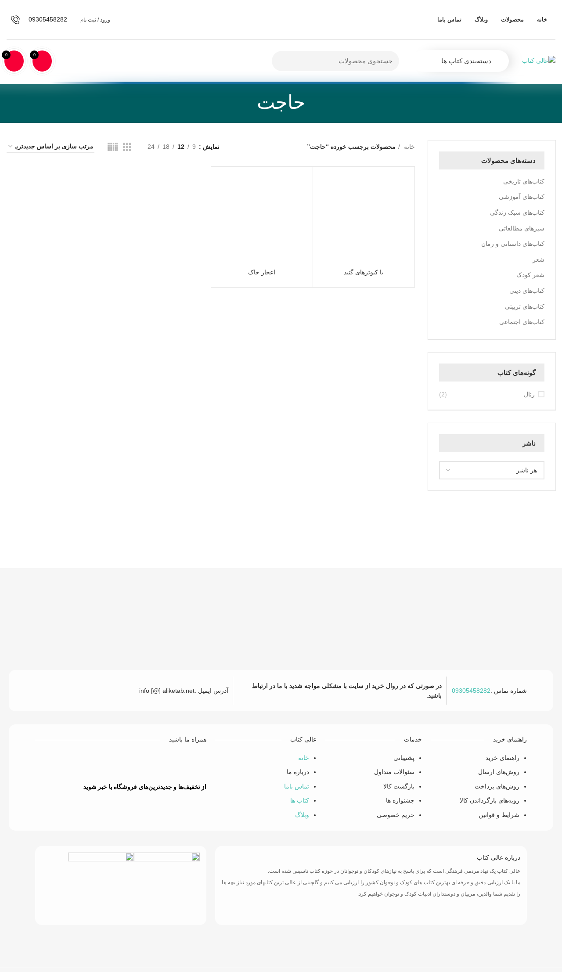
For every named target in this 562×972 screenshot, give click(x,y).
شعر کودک (530, 274)
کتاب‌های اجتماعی (521, 321)
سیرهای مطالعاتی (521, 228)
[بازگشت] (316, 102)
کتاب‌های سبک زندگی (517, 212)
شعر (538, 259)
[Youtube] (108, 764)
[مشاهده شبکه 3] (127, 147)
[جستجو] (284, 61)
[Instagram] (82, 764)
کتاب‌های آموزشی (521, 196)
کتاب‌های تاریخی (523, 181)
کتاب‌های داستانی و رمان (512, 243)
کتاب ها (299, 800)
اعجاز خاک (261, 272)
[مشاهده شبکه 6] (113, 147)
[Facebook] (160, 764)
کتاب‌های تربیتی (524, 306)
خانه (408, 146)
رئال (529, 394)
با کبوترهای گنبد (363, 272)
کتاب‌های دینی (526, 290)
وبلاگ (302, 814)
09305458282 (471, 690)
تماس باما (296, 786)
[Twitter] (134, 764)
